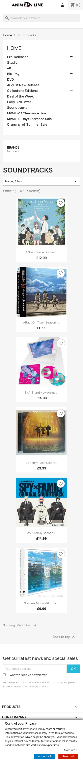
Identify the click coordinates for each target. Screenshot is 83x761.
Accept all (44, 756)
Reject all (68, 756)
